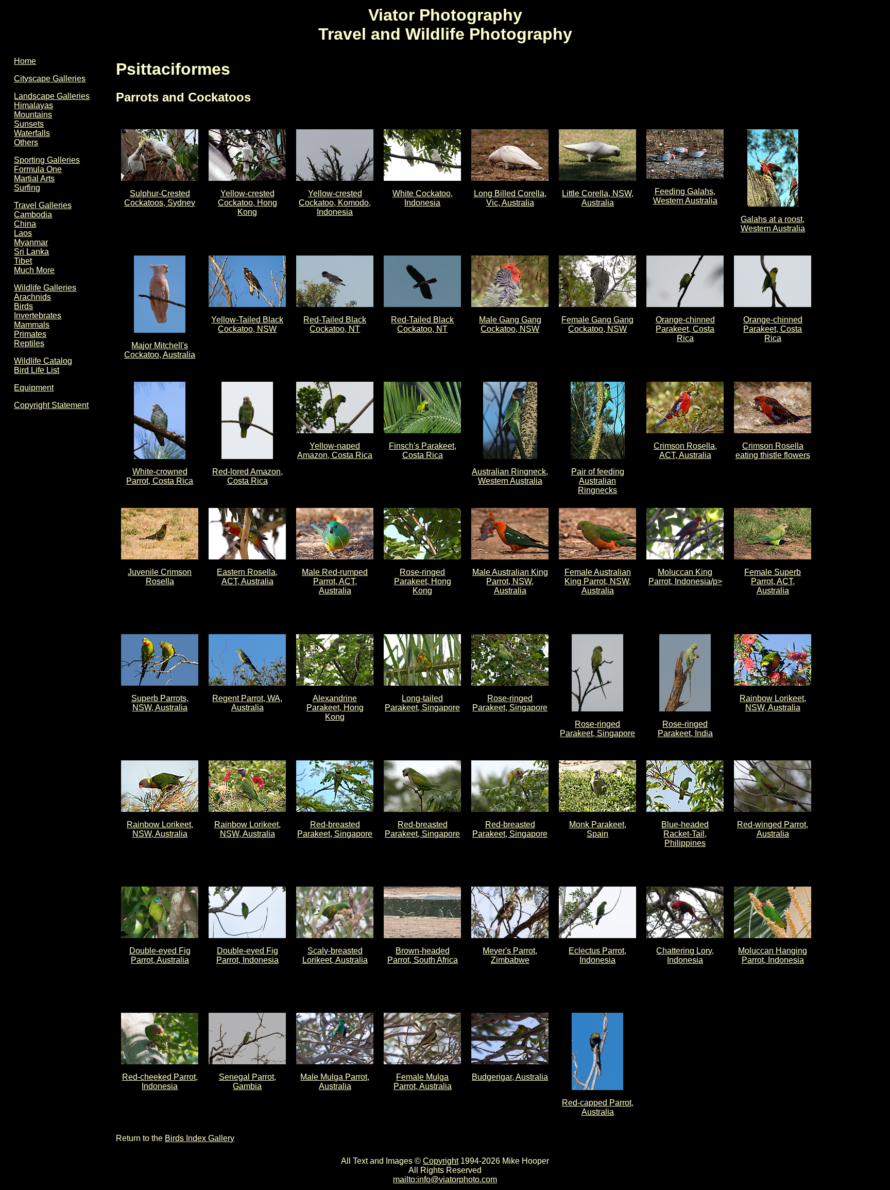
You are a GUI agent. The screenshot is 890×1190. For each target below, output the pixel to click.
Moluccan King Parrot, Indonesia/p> (685, 577)
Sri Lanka (31, 251)
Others (26, 142)
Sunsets (29, 124)
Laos (23, 233)
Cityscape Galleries (49, 78)
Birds (23, 306)
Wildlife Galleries (45, 287)
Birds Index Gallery (199, 1138)
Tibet (23, 261)
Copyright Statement (51, 405)
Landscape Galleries (52, 96)
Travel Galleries (43, 205)
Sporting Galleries (47, 160)
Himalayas (33, 105)
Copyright (440, 1161)
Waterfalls (32, 133)
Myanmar (31, 242)
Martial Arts (34, 178)
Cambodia (33, 214)
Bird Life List (36, 370)
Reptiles (29, 343)
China (25, 223)
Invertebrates (37, 315)
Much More (34, 270)
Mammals (31, 324)
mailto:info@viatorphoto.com (445, 1179)
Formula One (38, 169)
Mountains (33, 114)
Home (25, 61)
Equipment (34, 387)
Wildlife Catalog (43, 360)
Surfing (27, 187)
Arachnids (32, 297)
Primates (30, 334)
